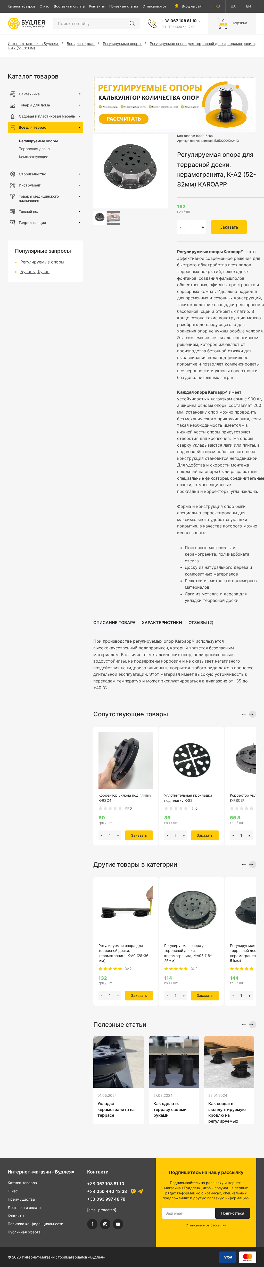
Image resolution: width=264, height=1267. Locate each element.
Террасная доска (34, 148)
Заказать (229, 227)
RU (218, 6)
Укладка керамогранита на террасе (116, 1109)
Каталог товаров (21, 6)
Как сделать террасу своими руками (170, 1109)
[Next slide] (252, 714)
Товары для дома (34, 105)
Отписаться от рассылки (163, 6)
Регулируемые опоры (38, 141)
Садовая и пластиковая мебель (47, 116)
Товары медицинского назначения (39, 198)
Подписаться (232, 1213)
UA (233, 6)
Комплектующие (33, 156)
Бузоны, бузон (35, 271)
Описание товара (114, 622)
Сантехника (29, 94)
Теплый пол (29, 211)
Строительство (32, 174)
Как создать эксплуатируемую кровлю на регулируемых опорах (227, 1115)
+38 (105, 1183)
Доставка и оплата (69, 6)
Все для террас (32, 127)
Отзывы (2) (200, 622)
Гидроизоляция (32, 222)
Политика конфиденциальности (35, 1224)
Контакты (97, 6)
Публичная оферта (24, 1232)
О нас (44, 6)
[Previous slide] (242, 714)
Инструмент (30, 185)
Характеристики (162, 622)
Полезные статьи (123, 6)
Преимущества (21, 1199)
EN (248, 6)
